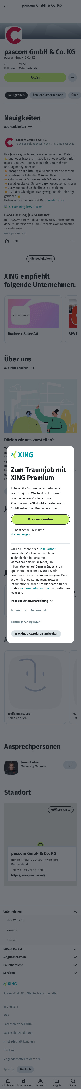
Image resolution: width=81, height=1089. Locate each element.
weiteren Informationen (35, 588)
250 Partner (47, 549)
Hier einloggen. (21, 534)
